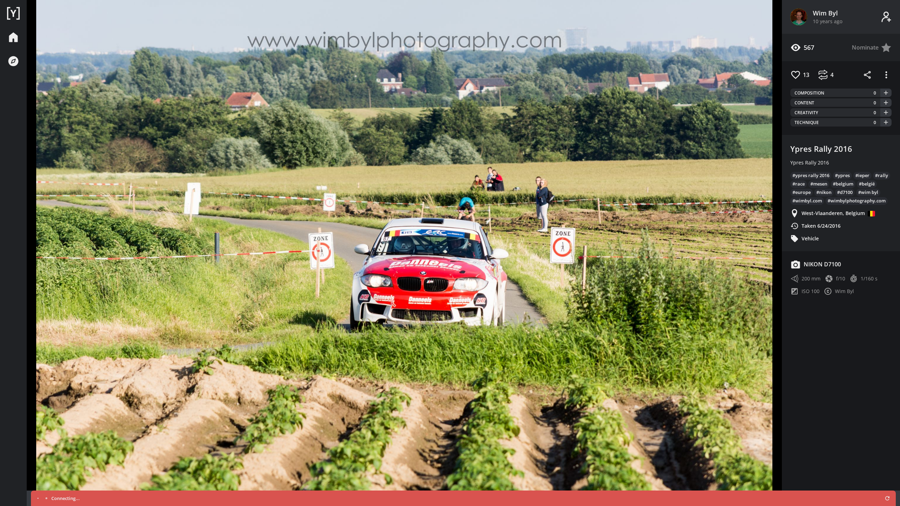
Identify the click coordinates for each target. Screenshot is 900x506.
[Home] (13, 13)
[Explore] (13, 61)
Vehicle (810, 238)
